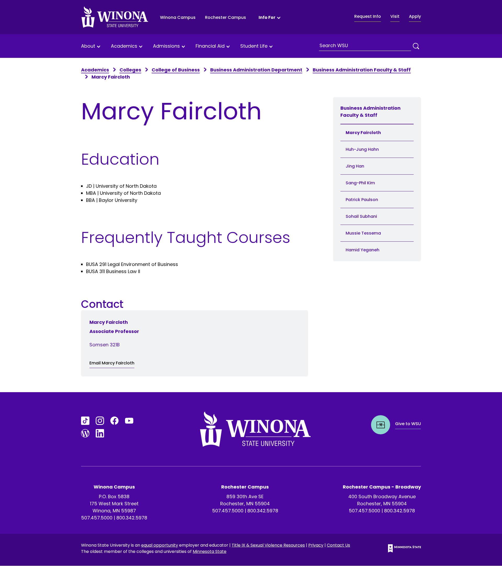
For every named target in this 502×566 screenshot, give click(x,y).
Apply (415, 16)
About (88, 46)
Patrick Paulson (362, 200)
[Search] (416, 46)
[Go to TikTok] (85, 421)
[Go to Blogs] (85, 433)
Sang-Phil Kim (360, 183)
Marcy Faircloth (363, 133)
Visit (395, 16)
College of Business (176, 69)
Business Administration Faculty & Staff (362, 69)
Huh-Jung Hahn (363, 149)
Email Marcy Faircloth (111, 363)
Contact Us (338, 545)
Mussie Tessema (363, 233)
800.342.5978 (131, 517)
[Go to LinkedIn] (100, 433)
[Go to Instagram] (100, 421)
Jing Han (355, 166)
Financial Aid (210, 46)
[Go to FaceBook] (114, 421)
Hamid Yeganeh (362, 250)
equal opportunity (159, 545)
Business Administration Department (256, 69)
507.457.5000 (96, 517)
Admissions (166, 46)
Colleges (130, 69)
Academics (124, 46)
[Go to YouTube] (129, 421)
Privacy (315, 545)
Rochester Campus (225, 17)
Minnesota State (209, 551)
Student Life (253, 46)
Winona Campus (178, 17)
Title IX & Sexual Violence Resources (268, 545)
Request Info (367, 16)
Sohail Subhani (361, 216)
